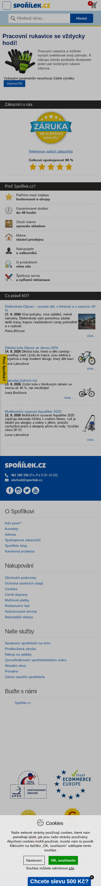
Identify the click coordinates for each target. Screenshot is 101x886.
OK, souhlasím (63, 860)
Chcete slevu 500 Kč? (59, 881)
